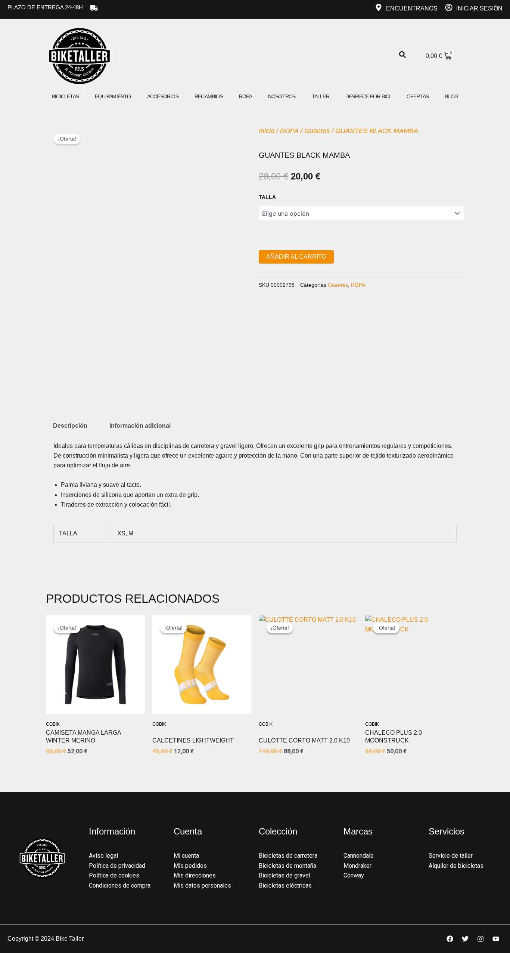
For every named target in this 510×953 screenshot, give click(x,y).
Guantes (317, 131)
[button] (403, 55)
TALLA (267, 197)
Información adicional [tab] (140, 425)
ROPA (289, 131)
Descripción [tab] (70, 425)
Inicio (266, 131)
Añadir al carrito (296, 256)
